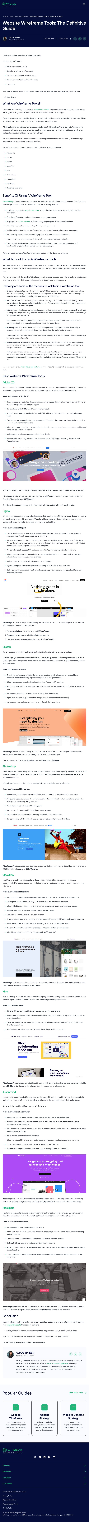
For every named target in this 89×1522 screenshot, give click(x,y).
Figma (6, 511)
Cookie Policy (7, 1508)
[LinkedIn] (44, 1457)
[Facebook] (40, 1457)
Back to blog (9, 17)
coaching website (14, 1325)
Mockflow (9, 875)
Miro (5, 991)
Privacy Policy (8, 1496)
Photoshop (9, 766)
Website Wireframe (21, 17)
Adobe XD (9, 382)
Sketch (7, 647)
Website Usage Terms (10, 1504)
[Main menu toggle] (84, 4)
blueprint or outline (41, 109)
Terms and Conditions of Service (14, 1492)
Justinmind (9, 1092)
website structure (32, 210)
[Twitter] (35, 1457)
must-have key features (30, 367)
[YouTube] (54, 1457)
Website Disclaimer (10, 1500)
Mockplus (8, 1207)
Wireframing (8, 201)
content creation (23, 221)
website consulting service (57, 1363)
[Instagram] (49, 1457)
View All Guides (76, 1392)
